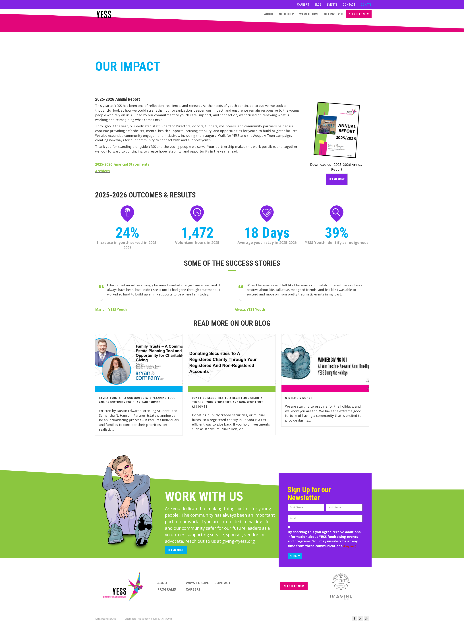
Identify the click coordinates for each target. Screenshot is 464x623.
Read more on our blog (232, 323)
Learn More (176, 550)
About (269, 14)
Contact (349, 4)
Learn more (337, 179)
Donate (366, 4)
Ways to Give (308, 14)
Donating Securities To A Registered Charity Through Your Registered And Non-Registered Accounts (228, 402)
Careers (303, 4)
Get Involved (333, 14)
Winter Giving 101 (298, 398)
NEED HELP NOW (294, 586)
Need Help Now (359, 14)
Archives (102, 171)
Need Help (286, 14)
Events (332, 4)
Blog (317, 4)
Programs (166, 589)
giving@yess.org (238, 541)
